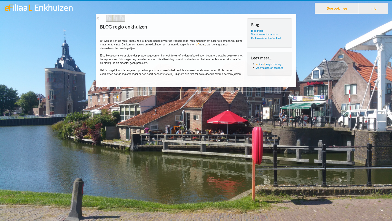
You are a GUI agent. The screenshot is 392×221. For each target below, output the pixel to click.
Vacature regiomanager (264, 34)
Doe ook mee (337, 8)
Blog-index (257, 31)
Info (373, 8)
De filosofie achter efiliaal (266, 38)
